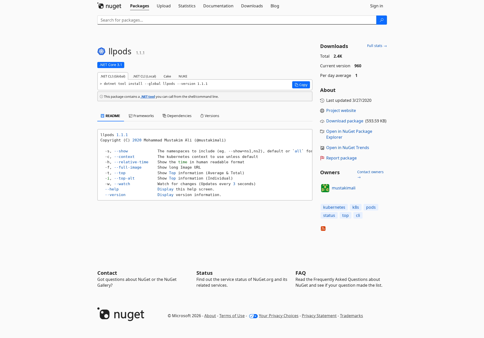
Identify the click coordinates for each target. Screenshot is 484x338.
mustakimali (343, 188)
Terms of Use (232, 315)
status (329, 215)
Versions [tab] (211, 115)
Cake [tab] (167, 76)
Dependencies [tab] (179, 115)
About (210, 315)
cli (358, 215)
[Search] (381, 20)
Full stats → (377, 45)
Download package (344, 121)
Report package (341, 158)
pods (371, 207)
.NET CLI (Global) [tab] (112, 76)
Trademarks (351, 315)
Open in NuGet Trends (347, 147)
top (345, 215)
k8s (355, 207)
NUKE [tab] (183, 76)
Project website (341, 110)
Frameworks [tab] (143, 115)
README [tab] (112, 115)
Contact (107, 272)
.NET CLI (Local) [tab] (144, 76)
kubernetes (334, 207)
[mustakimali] (325, 188)
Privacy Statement (319, 315)
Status (204, 272)
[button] (301, 84)
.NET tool (147, 96)
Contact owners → (370, 174)
